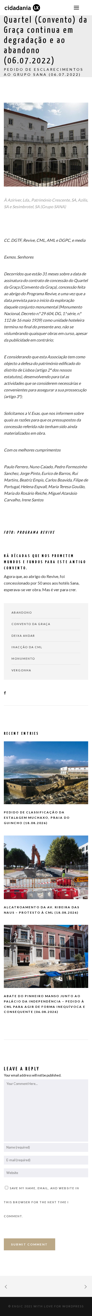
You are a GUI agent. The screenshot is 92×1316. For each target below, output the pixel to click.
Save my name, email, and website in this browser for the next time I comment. (41, 1202)
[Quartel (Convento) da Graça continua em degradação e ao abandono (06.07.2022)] (6, 692)
